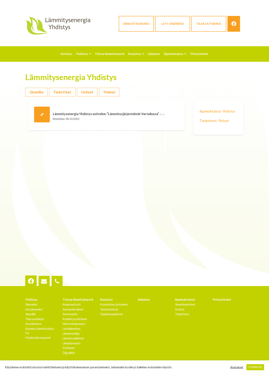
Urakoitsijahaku (136, 23)
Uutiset (87, 92)
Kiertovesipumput (74, 323)
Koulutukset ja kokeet (114, 304)
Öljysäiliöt (69, 353)
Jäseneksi (31, 304)
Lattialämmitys (72, 328)
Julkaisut (143, 299)
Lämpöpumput (72, 343)
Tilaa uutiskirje (208, 23)
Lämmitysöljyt (71, 333)
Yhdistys (31, 299)
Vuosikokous (33, 323)
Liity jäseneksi (172, 23)
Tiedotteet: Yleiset (214, 120)
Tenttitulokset (109, 309)
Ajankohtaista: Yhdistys (217, 111)
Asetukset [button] (236, 367)
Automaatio (70, 314)
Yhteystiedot (221, 299)
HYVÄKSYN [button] (255, 367)
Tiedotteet (62, 92)
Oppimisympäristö (111, 314)
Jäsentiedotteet (185, 304)
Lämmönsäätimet (73, 338)
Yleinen (109, 92)
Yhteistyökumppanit (38, 337)
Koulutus (106, 299)
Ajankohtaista (185, 299)
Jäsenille (36, 92)
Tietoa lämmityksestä (78, 299)
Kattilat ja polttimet (75, 319)
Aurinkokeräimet (73, 309)
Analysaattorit (72, 304)
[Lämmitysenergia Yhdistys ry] (58, 25)
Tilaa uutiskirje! (34, 319)
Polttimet (69, 348)
